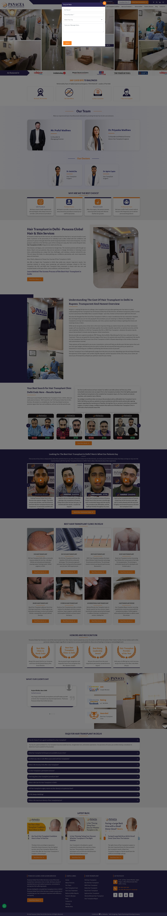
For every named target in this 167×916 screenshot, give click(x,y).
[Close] (104, 3)
